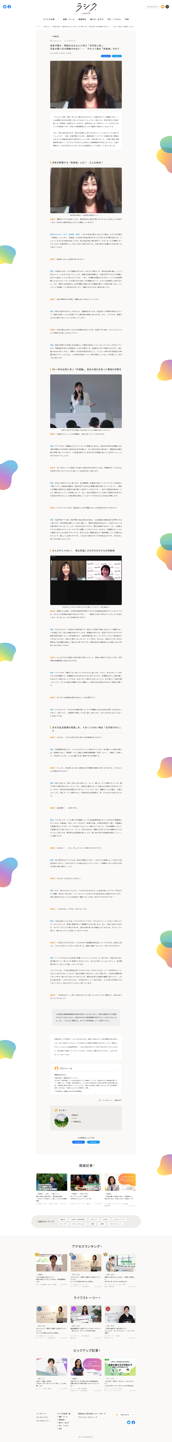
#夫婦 (124, 1284)
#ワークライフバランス (110, 1284)
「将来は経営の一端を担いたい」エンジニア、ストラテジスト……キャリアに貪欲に (120, 1330)
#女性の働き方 (86, 1286)
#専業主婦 (111, 1286)
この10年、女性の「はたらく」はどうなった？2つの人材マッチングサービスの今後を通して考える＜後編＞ (120, 1383)
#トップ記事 (107, 1203)
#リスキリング (117, 1390)
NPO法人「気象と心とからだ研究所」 (69, 1091)
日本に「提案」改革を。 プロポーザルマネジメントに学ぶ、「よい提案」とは (51, 1383)
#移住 (56, 1203)
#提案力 (49, 1388)
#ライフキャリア (116, 1203)
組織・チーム (68, 19)
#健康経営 (107, 1205)
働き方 (63, 1219)
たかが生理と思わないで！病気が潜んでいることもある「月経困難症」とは (51, 1279)
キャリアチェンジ (79, 1224)
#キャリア (107, 1388)
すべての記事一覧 (63, 1413)
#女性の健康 (54, 53)
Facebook (106, 56)
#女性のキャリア (109, 1338)
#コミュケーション (80, 1203)
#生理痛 (54, 1284)
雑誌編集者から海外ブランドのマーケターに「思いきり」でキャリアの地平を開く (85, 1329)
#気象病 (62, 53)
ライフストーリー (116, 1224)
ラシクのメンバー (43, 1420)
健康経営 (82, 19)
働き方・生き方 (97, 19)
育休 (102, 1224)
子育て (106, 1219)
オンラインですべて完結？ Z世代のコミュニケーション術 (80, 1197)
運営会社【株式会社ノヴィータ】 (90, 1413)
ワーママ (64, 1224)
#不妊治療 (125, 1203)
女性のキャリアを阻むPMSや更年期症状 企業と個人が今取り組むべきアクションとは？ (84, 1383)
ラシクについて (152, 7)
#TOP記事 (39, 1203)
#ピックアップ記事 (41, 1388)
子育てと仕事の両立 (78, 1219)
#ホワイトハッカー (83, 1284)
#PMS (37, 1284)
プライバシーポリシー (86, 1417)
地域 (127, 19)
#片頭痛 (68, 53)
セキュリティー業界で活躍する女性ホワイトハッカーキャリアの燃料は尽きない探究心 (85, 1279)
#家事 (106, 1286)
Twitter (116, 56)
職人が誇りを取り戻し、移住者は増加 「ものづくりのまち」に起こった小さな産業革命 (51, 1198)
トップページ (41, 1413)
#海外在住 (73, 1338)
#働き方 (51, 1203)
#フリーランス (108, 1390)
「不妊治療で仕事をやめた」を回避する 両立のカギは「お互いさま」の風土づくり (119, 1197)
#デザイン (45, 1203)
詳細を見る (77, 1121)
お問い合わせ (125, 1415)
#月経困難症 (43, 1284)
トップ (38, 27)
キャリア (94, 1219)
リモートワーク (120, 1219)
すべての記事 (49, 19)
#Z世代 (72, 1203)
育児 (93, 1224)
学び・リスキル (114, 19)
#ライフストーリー (75, 1286)
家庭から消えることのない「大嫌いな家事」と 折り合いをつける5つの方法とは (120, 1279)
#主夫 (119, 1284)
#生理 (49, 1284)
